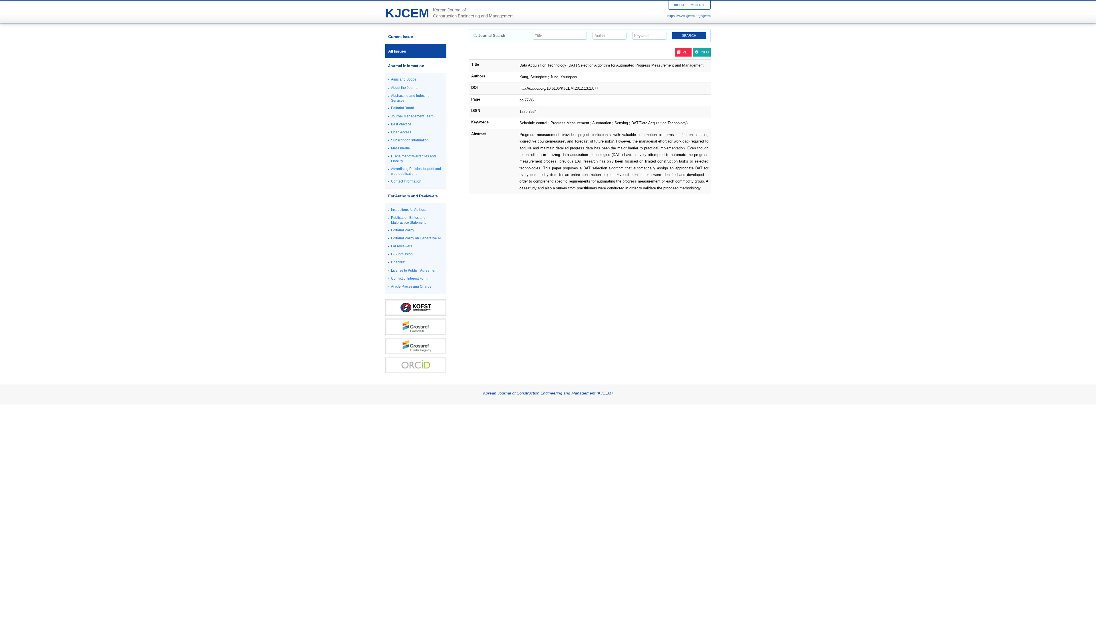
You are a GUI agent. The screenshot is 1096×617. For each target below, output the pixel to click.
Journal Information (406, 65)
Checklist (398, 262)
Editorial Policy (402, 230)
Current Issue (400, 36)
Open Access (401, 132)
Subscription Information (410, 140)
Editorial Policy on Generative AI (416, 238)
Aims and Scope (403, 79)
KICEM (679, 5)
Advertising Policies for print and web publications (416, 171)
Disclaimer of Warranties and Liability (413, 158)
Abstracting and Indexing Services (410, 98)
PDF (686, 52)
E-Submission (402, 254)
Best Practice (401, 124)
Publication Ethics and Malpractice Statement (408, 220)
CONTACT (697, 5)
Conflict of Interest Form (409, 279)
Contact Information (406, 181)
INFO (705, 52)
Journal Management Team (412, 116)
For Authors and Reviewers (413, 196)
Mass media (400, 148)
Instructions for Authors (408, 210)
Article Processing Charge (411, 287)
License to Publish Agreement (414, 271)
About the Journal (404, 88)
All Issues (397, 51)
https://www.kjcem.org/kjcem (689, 16)
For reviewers (401, 246)
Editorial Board (402, 108)
